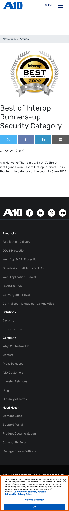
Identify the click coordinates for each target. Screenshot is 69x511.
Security (8, 320)
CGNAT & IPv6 (12, 286)
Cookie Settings (34, 499)
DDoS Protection (14, 250)
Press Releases (13, 363)
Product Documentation (19, 433)
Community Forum (15, 442)
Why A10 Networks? (16, 346)
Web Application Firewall (20, 277)
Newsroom (9, 39)
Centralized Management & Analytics (28, 303)
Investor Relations (15, 381)
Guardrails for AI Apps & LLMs (23, 268)
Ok (34, 506)
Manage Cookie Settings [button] (19, 451)
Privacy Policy (25, 494)
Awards (24, 39)
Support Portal (13, 424)
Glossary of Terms (15, 399)
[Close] (65, 480)
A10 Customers (13, 372)
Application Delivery (17, 241)
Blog (6, 390)
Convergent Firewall (17, 295)
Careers (8, 355)
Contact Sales (12, 416)
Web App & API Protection (20, 259)
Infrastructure (12, 329)
